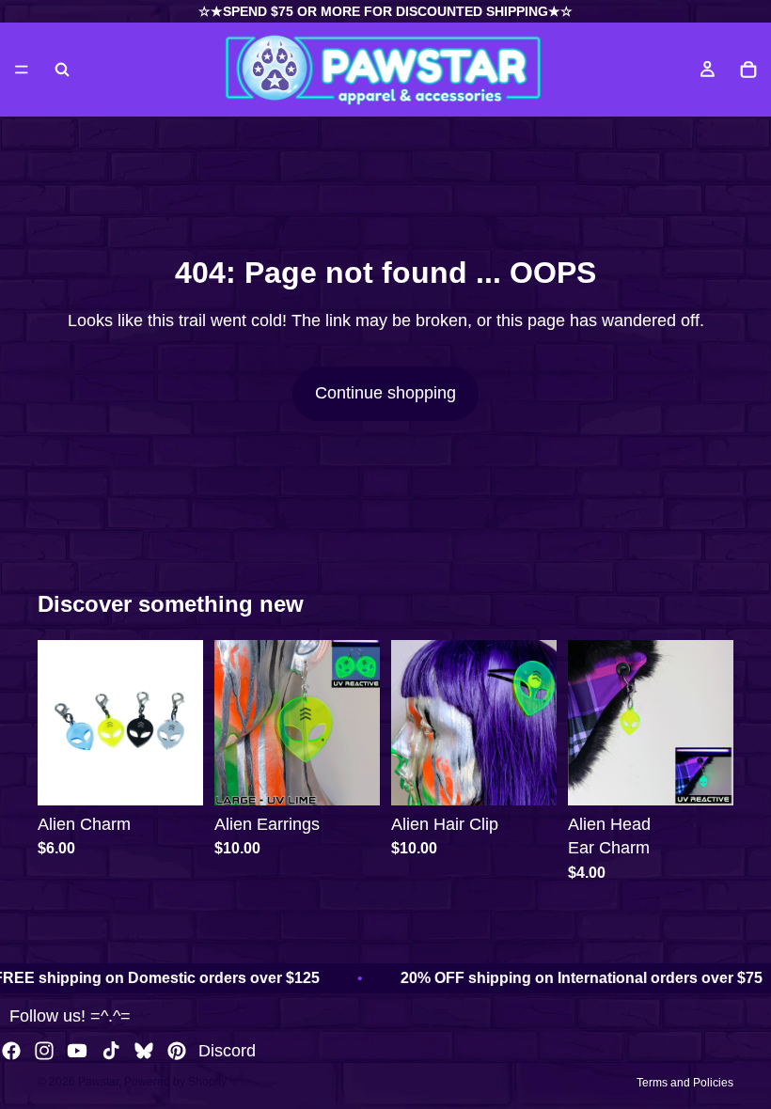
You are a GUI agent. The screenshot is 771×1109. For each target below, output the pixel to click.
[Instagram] (44, 1050)
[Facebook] (11, 1050)
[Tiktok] (111, 1050)
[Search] (62, 69)
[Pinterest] (176, 1050)
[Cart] (748, 69)
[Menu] (21, 69)
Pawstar (98, 1081)
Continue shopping (385, 392)
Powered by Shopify (175, 1081)
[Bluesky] (144, 1050)
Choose (190, 776)
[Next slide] (182, 722)
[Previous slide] (58, 722)
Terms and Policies (685, 1082)
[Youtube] (77, 1050)
